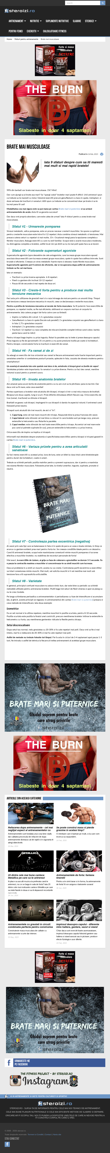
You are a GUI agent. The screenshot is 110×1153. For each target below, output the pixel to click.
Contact (48, 1134)
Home (9, 39)
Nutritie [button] (35, 21)
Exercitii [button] (32, 31)
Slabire (77, 21)
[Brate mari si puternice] (55, 697)
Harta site (57, 1134)
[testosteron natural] (55, 60)
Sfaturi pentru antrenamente (26, 39)
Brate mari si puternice (69, 209)
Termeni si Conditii (35, 1134)
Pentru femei (16, 31)
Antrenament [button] (16, 21)
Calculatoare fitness (54, 31)
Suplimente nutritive (57, 21)
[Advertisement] (22, 648)
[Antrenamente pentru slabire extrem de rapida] (55, 107)
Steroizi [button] (89, 21)
